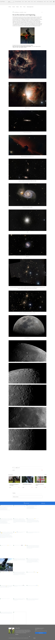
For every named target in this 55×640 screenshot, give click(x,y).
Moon (21, 6)
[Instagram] (24, 503)
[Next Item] (53, 565)
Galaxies (13, 6)
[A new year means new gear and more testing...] (14, 479)
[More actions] (41, 12)
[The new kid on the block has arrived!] (40, 479)
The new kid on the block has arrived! (40, 485)
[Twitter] (53, 1)
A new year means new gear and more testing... (14, 485)
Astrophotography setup (30, 6)
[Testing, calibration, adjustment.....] (27, 479)
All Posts (10, 6)
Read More (16, 634)
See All (45, 474)
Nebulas (17, 6)
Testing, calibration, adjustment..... (27, 484)
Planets (24, 6)
